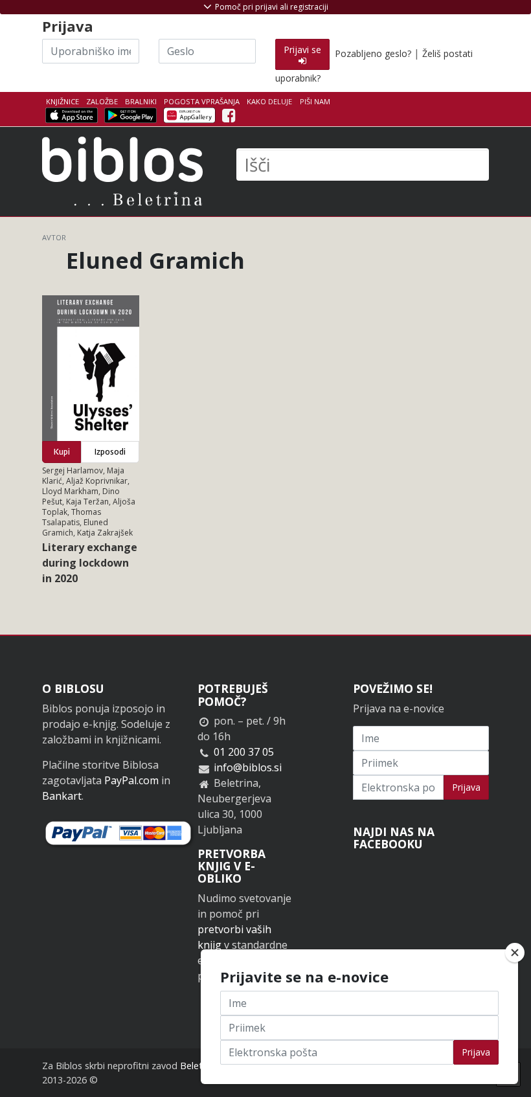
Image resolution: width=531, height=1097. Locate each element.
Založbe (102, 101)
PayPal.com (131, 780)
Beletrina (199, 1065)
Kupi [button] (62, 451)
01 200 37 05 (244, 752)
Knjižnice (62, 101)
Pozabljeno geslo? (373, 53)
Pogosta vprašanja (202, 101)
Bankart (62, 796)
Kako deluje (269, 101)
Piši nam (315, 101)
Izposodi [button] (110, 451)
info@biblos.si (248, 767)
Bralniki (141, 101)
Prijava (466, 787)
